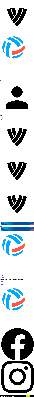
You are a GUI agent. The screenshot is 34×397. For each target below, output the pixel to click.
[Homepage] (17, 17)
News (1, 78)
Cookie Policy (15, 396)
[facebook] (17, 360)
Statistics (2, 275)
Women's (2, 281)
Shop (1, 119)
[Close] (33, 396)
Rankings (2, 118)
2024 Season (3, 277)
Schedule (2, 117)
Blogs (1, 79)
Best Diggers (2, 284)
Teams (1, 274)
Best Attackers (2, 282)
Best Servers (2, 283)
